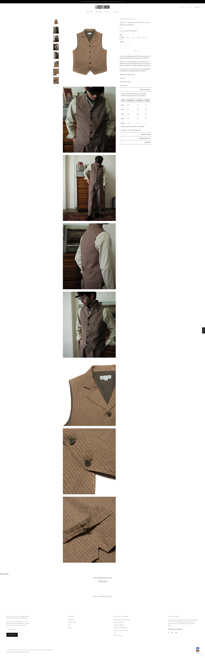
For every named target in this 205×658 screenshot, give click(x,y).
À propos (115, 12)
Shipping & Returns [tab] (145, 138)
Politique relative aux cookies (121, 630)
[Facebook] (168, 632)
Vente (107, 12)
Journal (70, 628)
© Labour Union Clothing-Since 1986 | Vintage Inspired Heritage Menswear (29, 650)
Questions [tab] (148, 142)
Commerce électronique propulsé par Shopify (17, 652)
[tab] (136, 90)
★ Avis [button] (203, 330)
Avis (115, 633)
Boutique (99, 12)
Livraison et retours (118, 622)
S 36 (122, 37)
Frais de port (123, 31)
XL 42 (138, 37)
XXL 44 (145, 37)
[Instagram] (172, 632)
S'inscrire (12, 635)
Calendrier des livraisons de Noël (122, 620)
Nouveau (89, 12)
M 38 (127, 37)
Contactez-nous (72, 622)
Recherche (189, 7)
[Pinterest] (176, 632)
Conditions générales (119, 625)
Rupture (135, 51)
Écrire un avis (102, 581)
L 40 (133, 37)
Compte (182, 7)
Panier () (198, 7)
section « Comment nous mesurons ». (136, 95)
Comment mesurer (118, 635)
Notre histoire (71, 620)
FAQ (69, 625)
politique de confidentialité (120, 628)
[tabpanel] (136, 112)
